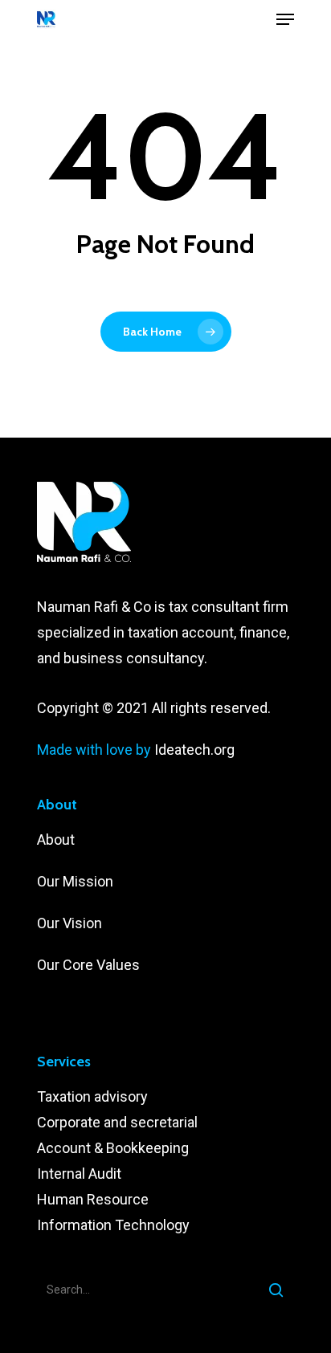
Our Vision (69, 923)
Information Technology (113, 1224)
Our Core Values (90, 964)
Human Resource (93, 1199)
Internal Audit (79, 1173)
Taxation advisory (92, 1096)
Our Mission (75, 881)
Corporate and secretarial (117, 1122)
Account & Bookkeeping (113, 1147)
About (57, 839)
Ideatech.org (194, 749)
